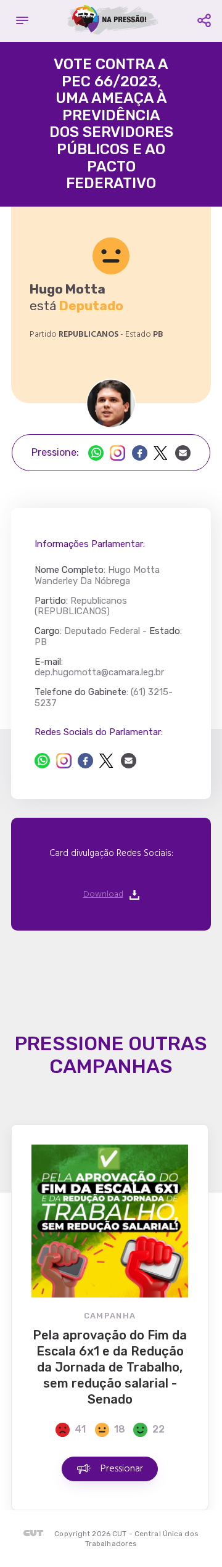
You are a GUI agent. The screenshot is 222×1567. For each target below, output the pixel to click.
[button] (22, 21)
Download (103, 895)
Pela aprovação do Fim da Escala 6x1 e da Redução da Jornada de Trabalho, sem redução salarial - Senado (110, 1367)
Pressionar (122, 1469)
